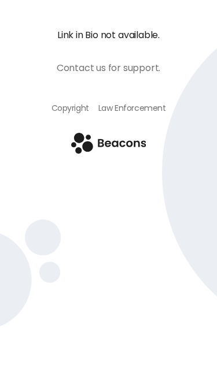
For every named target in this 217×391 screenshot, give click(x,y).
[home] (108, 150)
